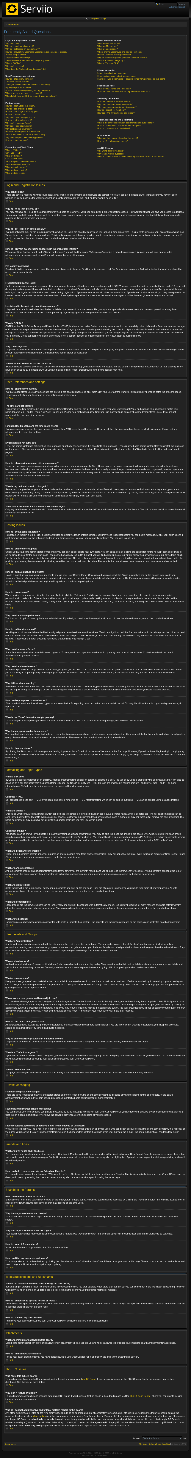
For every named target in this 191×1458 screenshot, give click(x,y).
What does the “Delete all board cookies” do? (25, 69)
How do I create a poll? (15, 114)
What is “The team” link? (108, 63)
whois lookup (39, 1416)
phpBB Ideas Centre (140, 1396)
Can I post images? (14, 158)
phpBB (83, 1453)
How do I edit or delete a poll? (18, 120)
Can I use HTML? (13, 153)
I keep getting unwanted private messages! (116, 76)
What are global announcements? (20, 161)
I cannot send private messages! (112, 73)
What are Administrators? (108, 43)
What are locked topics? (16, 170)
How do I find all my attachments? (112, 141)
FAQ (86, 19)
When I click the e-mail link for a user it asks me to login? (31, 96)
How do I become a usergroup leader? (114, 55)
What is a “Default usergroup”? (111, 60)
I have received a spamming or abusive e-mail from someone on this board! (131, 79)
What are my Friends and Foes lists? (114, 89)
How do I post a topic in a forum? (20, 106)
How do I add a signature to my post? (22, 111)
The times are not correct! (17, 82)
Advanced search (177, 7)
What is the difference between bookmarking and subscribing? (125, 123)
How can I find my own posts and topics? (115, 113)
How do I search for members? (111, 110)
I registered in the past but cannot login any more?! (28, 60)
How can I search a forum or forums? (114, 101)
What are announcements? (17, 164)
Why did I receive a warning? (18, 129)
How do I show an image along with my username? (28, 90)
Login (103, 19)
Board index (14, 24)
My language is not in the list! (18, 87)
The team (143, 1444)
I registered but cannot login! (18, 58)
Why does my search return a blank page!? (117, 107)
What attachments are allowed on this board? (117, 138)
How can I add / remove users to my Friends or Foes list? (123, 91)
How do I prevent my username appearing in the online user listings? (36, 52)
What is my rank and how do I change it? (23, 93)
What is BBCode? (13, 150)
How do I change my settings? (19, 79)
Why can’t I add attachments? (18, 126)
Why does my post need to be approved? (24, 137)
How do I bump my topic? (16, 140)
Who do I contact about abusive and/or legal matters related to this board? (130, 156)
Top (11, 201)
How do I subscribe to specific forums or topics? (119, 125)
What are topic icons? (15, 173)
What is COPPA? (13, 63)
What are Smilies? (13, 156)
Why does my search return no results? (115, 104)
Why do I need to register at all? (19, 46)
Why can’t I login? (13, 43)
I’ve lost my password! (15, 55)
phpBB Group (89, 1379)
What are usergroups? (107, 49)
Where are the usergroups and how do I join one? (119, 52)
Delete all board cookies (159, 1444)
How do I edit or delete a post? (19, 109)
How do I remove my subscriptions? (113, 128)
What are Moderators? (107, 46)
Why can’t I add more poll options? (20, 117)
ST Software (97, 1456)
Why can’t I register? (14, 66)
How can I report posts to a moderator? (23, 132)
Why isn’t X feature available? (110, 154)
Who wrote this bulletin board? (110, 151)
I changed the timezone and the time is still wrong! (27, 84)
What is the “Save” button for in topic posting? (25, 134)
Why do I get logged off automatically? (22, 49)
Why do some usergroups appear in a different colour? (122, 58)
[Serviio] (30, 16)
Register (94, 19)
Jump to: (136, 1438)
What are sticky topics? (16, 167)
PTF (108, 1456)
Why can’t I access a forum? (18, 123)
